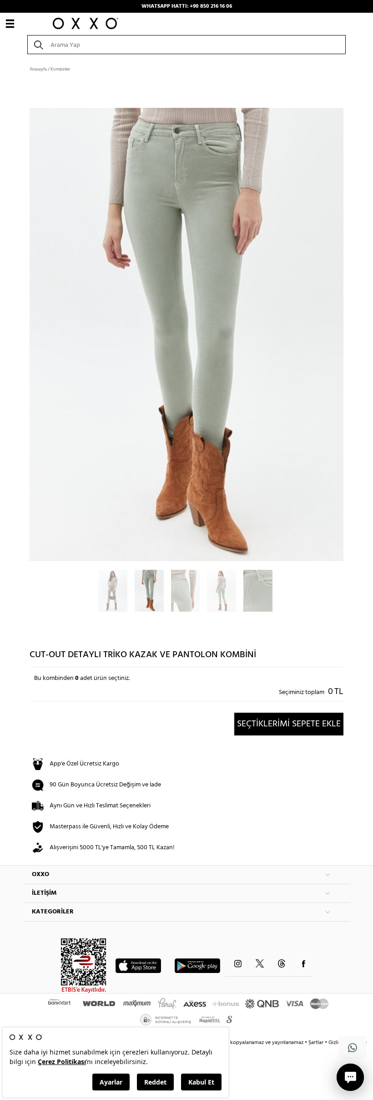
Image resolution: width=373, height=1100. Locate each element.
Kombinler (60, 69)
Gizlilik (336, 1042)
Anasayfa (38, 69)
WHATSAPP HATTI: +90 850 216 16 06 (186, 6)
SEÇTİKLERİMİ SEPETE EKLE (289, 724)
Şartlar (316, 1042)
